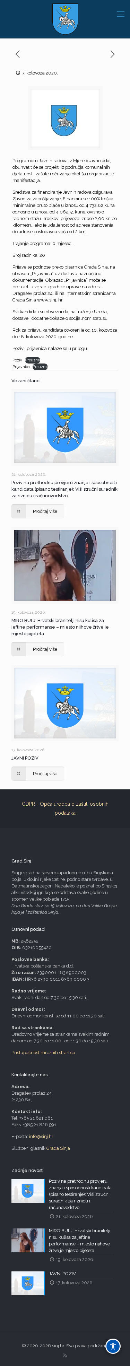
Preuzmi (32, 360)
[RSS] (65, 1355)
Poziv (17, 360)
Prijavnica (21, 367)
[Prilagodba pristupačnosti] (113, 1346)
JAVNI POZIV (24, 758)
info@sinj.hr (41, 1136)
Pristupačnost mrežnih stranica (43, 1052)
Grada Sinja (58, 1148)
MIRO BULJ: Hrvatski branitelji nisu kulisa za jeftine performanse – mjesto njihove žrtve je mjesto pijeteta (60, 627)
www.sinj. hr (49, 300)
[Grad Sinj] (65, 19)
